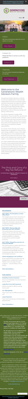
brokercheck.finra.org (14, 384)
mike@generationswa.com (17, 381)
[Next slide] (26, 28)
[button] (21, 17)
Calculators (6, 275)
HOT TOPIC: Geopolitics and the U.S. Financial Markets (13, 243)
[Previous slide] (1, 28)
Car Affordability (7, 290)
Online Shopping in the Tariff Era (12, 256)
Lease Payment (7, 297)
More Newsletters (8, 269)
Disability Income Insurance (10, 278)
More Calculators (8, 304)
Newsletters (6, 211)
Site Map (10, 388)
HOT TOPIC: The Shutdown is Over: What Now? (13, 214)
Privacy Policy (3, 388)
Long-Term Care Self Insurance (11, 284)
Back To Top (22, 393)
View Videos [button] (8, 46)
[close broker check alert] (26, 1)
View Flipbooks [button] (9, 79)
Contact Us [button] (7, 62)
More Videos (14, 177)
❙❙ (16, 30)
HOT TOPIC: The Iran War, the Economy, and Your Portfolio (11, 228)
